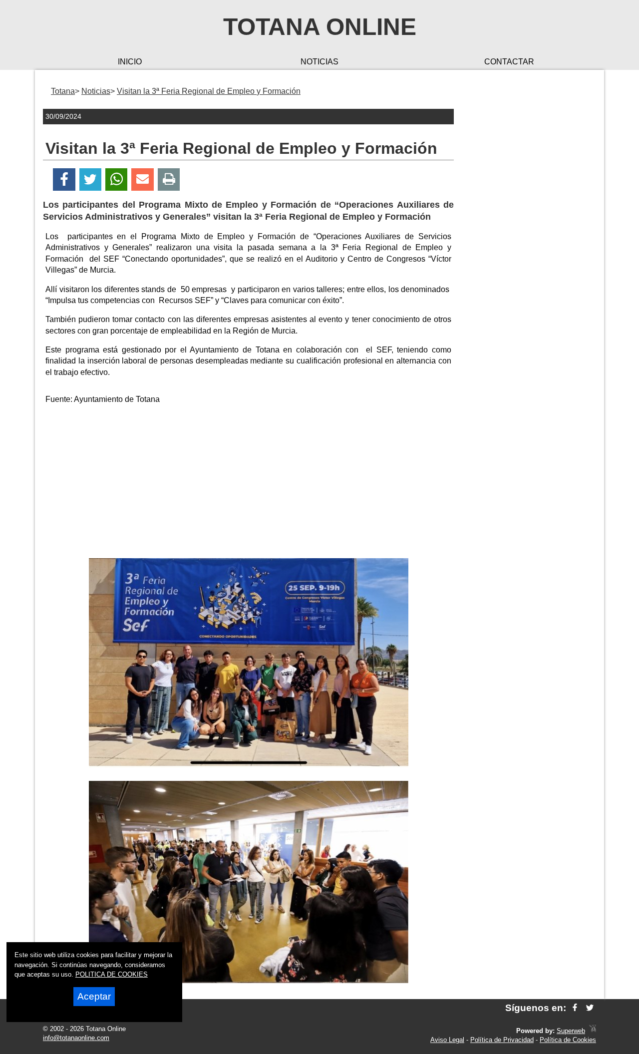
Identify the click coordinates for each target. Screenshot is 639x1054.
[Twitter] (90, 179)
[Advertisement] (248, 483)
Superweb (571, 1031)
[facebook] (575, 1008)
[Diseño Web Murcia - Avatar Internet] (592, 1031)
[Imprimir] (169, 179)
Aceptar (94, 996)
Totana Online (319, 26)
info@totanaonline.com (76, 1038)
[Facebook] (64, 179)
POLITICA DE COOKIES (111, 974)
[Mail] (142, 179)
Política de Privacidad (502, 1040)
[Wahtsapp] (116, 179)
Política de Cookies (568, 1040)
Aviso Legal (447, 1040)
